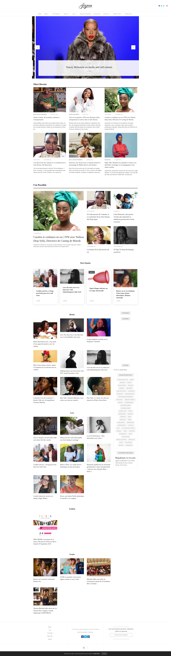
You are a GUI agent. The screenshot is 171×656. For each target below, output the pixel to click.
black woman (122, 385)
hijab (129, 416)
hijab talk (123, 419)
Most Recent (40, 84)
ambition (122, 382)
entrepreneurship (125, 405)
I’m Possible (56, 13)
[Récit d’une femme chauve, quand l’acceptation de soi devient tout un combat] (45, 356)
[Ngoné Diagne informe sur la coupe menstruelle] (99, 277)
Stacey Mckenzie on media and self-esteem (85, 67)
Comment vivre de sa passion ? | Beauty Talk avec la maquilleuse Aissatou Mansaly (43, 400)
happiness (123, 416)
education (119, 399)
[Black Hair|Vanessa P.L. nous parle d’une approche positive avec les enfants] (45, 328)
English (120, 402)
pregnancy (132, 439)
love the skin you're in (128, 428)
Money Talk (117, 13)
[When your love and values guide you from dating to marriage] (72, 426)
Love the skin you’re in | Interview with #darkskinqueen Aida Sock (72, 290)
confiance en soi (121, 391)
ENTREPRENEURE (129, 402)
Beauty (66, 13)
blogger (130, 385)
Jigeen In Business (85, 13)
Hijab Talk (97, 13)
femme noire (122, 413)
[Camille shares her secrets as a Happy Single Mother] (45, 484)
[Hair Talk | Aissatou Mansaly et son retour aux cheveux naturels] (72, 386)
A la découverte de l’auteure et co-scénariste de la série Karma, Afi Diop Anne (98, 216)
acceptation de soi (122, 379)
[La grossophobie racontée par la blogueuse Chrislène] (99, 327)
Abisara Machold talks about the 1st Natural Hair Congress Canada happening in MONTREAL (45, 610)
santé (121, 442)
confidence (131, 391)
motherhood (122, 433)
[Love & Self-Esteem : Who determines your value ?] (99, 425)
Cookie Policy (96, 653)
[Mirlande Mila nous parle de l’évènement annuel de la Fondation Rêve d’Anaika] (99, 567)
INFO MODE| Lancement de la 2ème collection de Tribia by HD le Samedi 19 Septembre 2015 (44, 542)
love (118, 428)
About (46, 13)
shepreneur (129, 445)
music (130, 433)
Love (74, 13)
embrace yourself (130, 399)
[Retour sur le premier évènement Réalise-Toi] (45, 567)
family (130, 411)
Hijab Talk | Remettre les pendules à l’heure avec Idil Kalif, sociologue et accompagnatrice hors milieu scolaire (121, 165)
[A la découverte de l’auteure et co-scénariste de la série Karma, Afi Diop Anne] (49, 145)
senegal (121, 445)
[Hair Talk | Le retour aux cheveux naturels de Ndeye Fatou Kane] (99, 386)
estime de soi (122, 411)
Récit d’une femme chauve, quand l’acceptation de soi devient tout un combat (44, 367)
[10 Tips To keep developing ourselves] (125, 235)
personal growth (121, 439)
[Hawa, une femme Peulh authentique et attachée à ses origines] (72, 484)
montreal (132, 431)
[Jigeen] (85, 6)
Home (39, 13)
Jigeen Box (128, 13)
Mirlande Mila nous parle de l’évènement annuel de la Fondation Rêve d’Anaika (98, 581)
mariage (119, 431)
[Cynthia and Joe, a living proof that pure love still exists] (45, 278)
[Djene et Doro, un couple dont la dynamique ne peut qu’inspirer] (72, 453)
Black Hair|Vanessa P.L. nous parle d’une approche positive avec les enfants (44, 344)
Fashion (72, 509)
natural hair (125, 436)
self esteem (128, 442)
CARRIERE (121, 388)
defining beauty (129, 393)
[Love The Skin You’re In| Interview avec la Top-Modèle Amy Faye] (72, 325)
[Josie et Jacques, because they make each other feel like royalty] (45, 426)
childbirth (129, 388)
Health (92, 272)
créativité (120, 393)
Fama (86, 71)
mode (125, 431)
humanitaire (120, 422)
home (129, 419)
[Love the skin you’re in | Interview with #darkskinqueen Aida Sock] (72, 276)
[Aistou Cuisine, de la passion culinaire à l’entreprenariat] (49, 100)
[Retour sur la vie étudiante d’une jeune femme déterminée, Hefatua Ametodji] (125, 278)
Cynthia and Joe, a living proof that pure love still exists (44, 293)
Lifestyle (106, 13)
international (122, 425)
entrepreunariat (125, 408)
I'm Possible (108, 114)
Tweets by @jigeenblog (120, 369)
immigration (130, 422)
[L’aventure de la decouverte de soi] (99, 235)
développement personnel (125, 396)
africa (132, 379)
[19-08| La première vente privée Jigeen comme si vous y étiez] (72, 566)
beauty (129, 382)
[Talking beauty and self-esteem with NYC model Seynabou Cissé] (72, 359)
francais (130, 413)
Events (72, 554)
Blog (34, 114)
